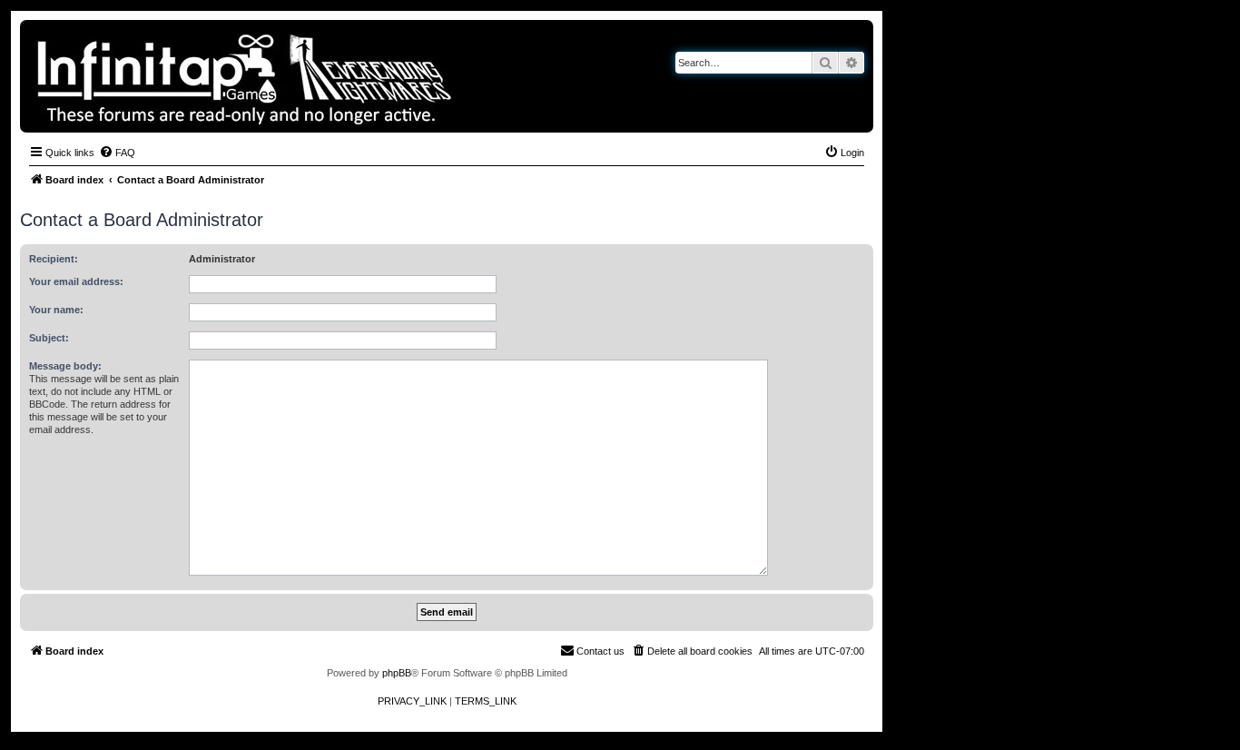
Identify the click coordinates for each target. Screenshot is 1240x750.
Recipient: (53, 258)
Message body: (65, 365)
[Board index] (307, 76)
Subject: (49, 337)
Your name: (56, 309)
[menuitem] (117, 152)
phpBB (396, 672)
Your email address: (76, 281)
